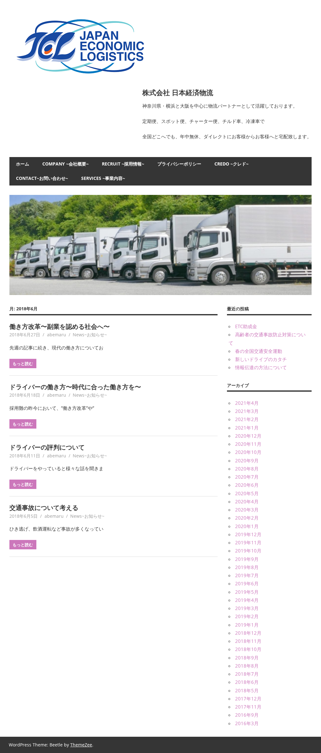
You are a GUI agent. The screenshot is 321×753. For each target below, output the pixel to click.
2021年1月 (247, 428)
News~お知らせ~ (90, 335)
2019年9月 (247, 559)
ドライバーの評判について (47, 447)
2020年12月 (248, 436)
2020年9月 (247, 460)
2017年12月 (248, 698)
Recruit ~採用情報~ (123, 164)
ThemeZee (81, 745)
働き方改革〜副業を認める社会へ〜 (59, 326)
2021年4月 (247, 403)
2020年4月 (247, 501)
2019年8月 (247, 567)
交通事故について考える (43, 507)
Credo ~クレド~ (231, 164)
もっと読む (23, 363)
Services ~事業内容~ (103, 178)
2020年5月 (247, 493)
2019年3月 (247, 608)
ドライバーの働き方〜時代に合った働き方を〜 (75, 387)
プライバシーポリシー (179, 164)
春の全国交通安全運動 (258, 351)
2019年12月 (248, 534)
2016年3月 (247, 723)
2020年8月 (247, 469)
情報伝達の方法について (261, 367)
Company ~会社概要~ (65, 164)
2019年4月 (247, 600)
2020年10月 (248, 452)
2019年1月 (247, 625)
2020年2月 (247, 518)
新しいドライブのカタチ (261, 359)
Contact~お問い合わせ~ (42, 178)
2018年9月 (247, 657)
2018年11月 (248, 641)
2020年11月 (248, 444)
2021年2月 (247, 419)
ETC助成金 (246, 326)
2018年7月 (247, 674)
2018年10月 (248, 649)
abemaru (56, 335)
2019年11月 (248, 542)
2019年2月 (247, 616)
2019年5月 (247, 592)
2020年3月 (247, 509)
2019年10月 (248, 550)
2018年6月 (247, 682)
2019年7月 (247, 575)
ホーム (22, 164)
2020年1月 (247, 526)
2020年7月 (247, 477)
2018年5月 (247, 690)
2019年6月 (247, 583)
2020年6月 (247, 485)
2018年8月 (247, 666)
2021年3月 (247, 411)
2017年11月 (248, 707)
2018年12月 (248, 633)
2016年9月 (247, 715)
